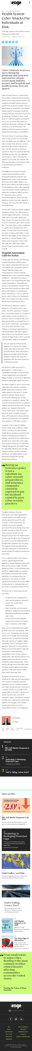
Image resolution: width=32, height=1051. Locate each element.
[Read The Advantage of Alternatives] (7, 942)
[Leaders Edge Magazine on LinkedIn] (21, 1019)
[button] (29, 2)
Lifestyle (23, 1034)
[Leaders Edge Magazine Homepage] (16, 3)
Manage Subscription (23, 1036)
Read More (15, 721)
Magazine (9, 1036)
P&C (3, 11)
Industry (23, 1029)
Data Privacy (13, 729)
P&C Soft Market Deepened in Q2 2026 (17, 749)
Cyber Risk (7, 729)
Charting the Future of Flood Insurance (15, 989)
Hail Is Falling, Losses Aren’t (17, 772)
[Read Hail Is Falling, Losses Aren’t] (16, 891)
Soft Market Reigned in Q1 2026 (20, 923)
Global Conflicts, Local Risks (13, 873)
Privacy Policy (22, 1044)
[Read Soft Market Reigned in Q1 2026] (7, 925)
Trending (7, 742)
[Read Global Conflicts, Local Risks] (16, 861)
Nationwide (17, 764)
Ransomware (27, 729)
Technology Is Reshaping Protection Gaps (16, 760)
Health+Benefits (23, 1027)
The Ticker (9, 1034)
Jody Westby (16, 718)
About (9, 1029)
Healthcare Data (20, 729)
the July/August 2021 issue (13, 11)
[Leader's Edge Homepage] (16, 1006)
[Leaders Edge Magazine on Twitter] (16, 1019)
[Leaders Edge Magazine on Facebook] (10, 1019)
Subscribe (9, 1039)
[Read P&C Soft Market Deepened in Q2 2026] (16, 805)
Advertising (9, 1031)
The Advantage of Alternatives (21, 939)
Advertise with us (11, 1044)
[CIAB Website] (16, 1011)
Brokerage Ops (23, 1031)
